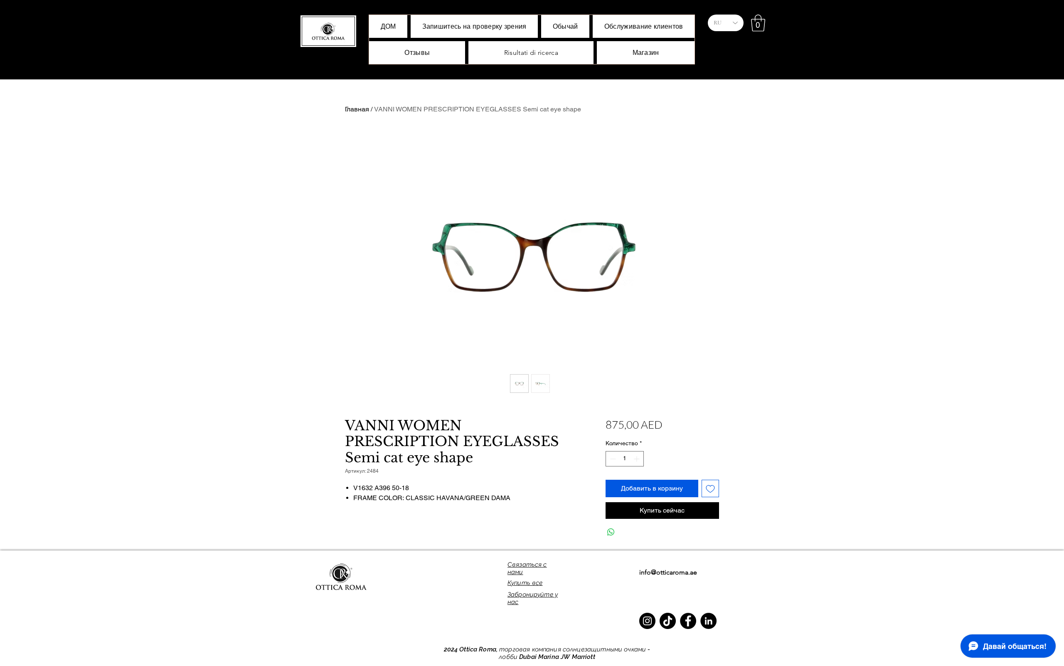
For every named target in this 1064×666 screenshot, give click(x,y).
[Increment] (637, 458)
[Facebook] (688, 621)
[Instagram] (647, 621)
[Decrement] (612, 458)
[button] (758, 23)
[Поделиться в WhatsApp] (611, 532)
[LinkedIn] (708, 621)
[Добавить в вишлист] (710, 488)
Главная (357, 109)
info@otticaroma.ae (668, 572)
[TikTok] (668, 621)
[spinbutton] (624, 458)
